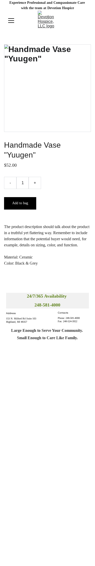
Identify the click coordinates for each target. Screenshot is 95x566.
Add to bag (20, 203)
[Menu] (11, 20)
